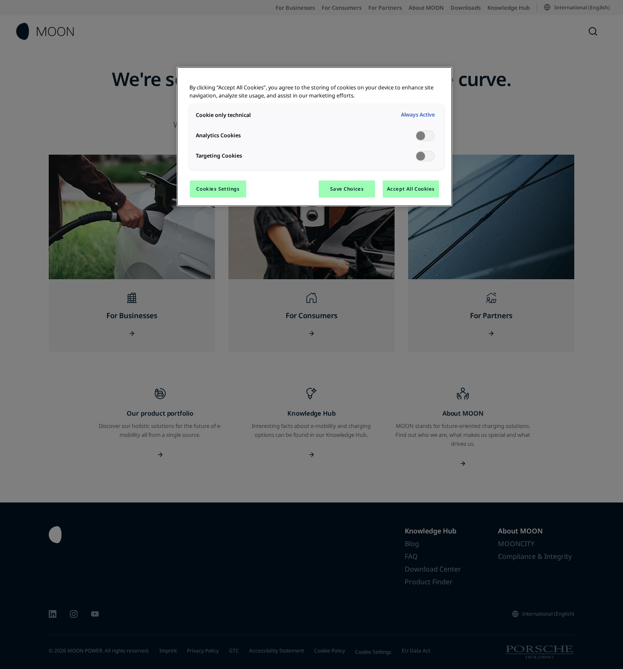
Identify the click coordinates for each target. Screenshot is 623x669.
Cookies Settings (217, 189)
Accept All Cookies (411, 189)
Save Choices (347, 189)
